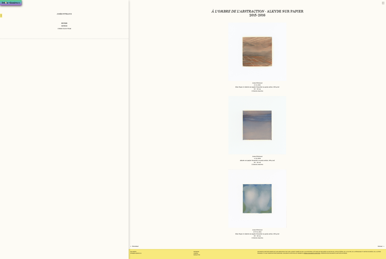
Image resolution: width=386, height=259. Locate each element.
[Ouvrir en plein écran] (257, 57)
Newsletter (197, 255)
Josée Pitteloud (64, 14)
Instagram (196, 251)
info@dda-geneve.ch (135, 253)
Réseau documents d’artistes (312, 253)
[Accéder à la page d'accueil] (10, 3)
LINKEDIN (196, 253)
